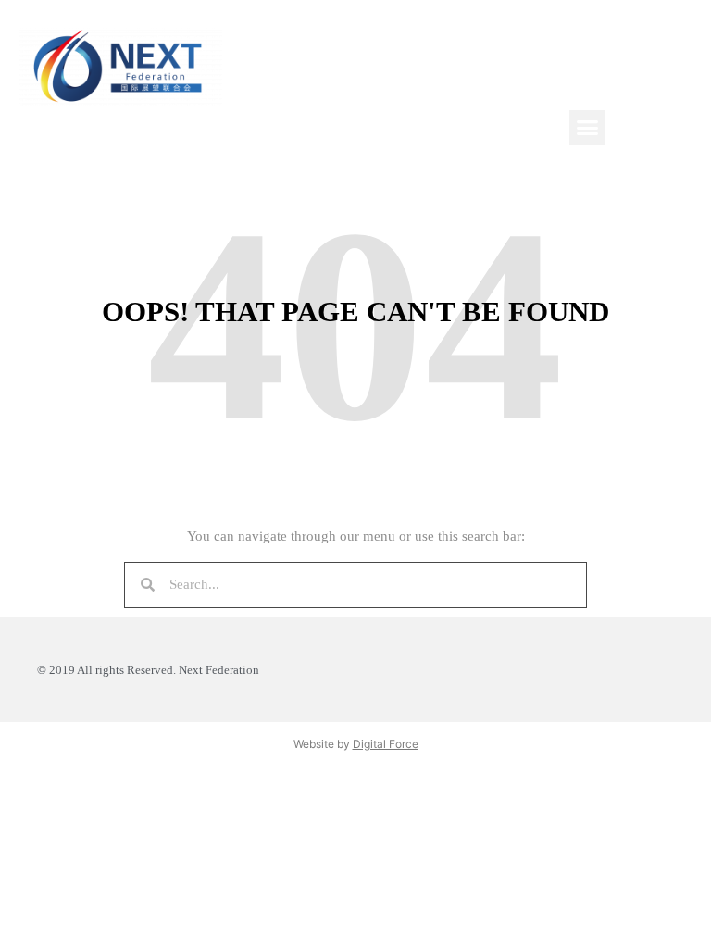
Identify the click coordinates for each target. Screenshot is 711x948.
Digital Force (385, 744)
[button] (587, 127)
